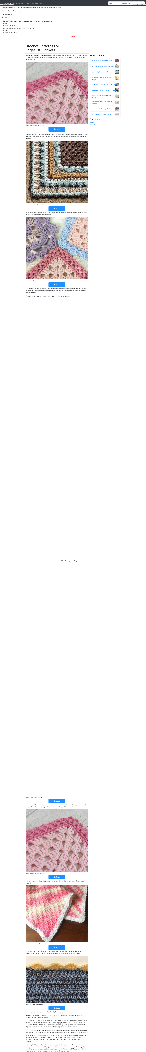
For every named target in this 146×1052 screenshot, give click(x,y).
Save (58, 129)
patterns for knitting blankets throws (103, 90)
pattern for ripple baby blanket (101, 109)
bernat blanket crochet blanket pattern (101, 78)
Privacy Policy (29, 3)
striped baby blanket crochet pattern (103, 84)
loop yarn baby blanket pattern (101, 114)
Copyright (38, 3)
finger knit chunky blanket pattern (102, 60)
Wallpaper (93, 122)
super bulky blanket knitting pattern (103, 72)
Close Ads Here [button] (6, 4)
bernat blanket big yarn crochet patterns (102, 103)
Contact (20, 3)
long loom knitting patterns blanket (103, 66)
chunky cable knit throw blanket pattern (102, 96)
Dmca (15, 3)
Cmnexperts (6, 3)
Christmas (93, 124)
